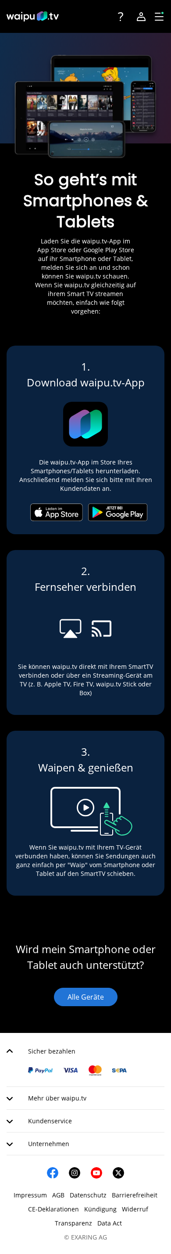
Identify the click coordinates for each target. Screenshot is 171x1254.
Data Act (109, 1223)
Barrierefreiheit (134, 1195)
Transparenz (73, 1223)
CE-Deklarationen (53, 1209)
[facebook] (52, 1173)
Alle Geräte (86, 997)
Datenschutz (88, 1195)
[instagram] (74, 1173)
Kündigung (100, 1209)
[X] (118, 1173)
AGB (58, 1195)
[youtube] (96, 1173)
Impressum (30, 1195)
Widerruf (135, 1209)
